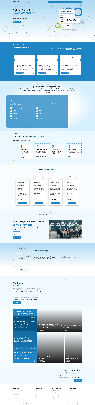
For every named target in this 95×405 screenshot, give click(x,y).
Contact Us (77, 2)
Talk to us (17, 302)
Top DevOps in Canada (56, 397)
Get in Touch (17, 21)
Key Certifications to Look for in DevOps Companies (73, 357)
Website (19, 72)
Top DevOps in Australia (56, 394)
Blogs (73, 2)
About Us (68, 2)
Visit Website (22, 203)
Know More (78, 380)
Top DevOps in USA (55, 390)
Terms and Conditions (23, 403)
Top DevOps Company (59, 2)
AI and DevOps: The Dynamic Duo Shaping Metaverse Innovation (23, 337)
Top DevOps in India (55, 395)
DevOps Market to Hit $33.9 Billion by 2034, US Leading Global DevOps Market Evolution (48, 325)
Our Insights (38, 394)
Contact (30, 72)
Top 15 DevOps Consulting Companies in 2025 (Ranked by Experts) (25, 322)
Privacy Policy (15, 403)
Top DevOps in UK (55, 392)
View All (14, 122)
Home (51, 2)
